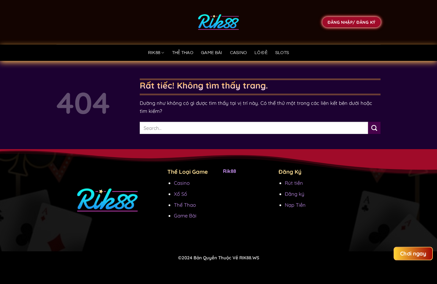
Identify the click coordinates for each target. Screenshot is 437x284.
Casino (238, 53)
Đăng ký (294, 194)
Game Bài (185, 215)
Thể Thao (185, 205)
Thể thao (182, 53)
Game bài (211, 53)
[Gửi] (374, 128)
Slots (282, 53)
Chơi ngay (413, 253)
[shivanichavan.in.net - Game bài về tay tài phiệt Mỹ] (218, 22)
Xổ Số (180, 194)
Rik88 (154, 53)
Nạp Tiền (295, 205)
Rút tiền (294, 183)
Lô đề (261, 53)
